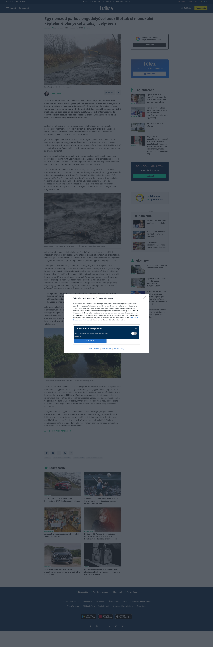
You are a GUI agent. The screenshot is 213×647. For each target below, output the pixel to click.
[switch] (134, 333)
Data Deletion (94, 349)
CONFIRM (90, 341)
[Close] (145, 298)
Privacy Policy (119, 349)
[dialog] (106, 323)
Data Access (106, 349)
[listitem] (105, 328)
